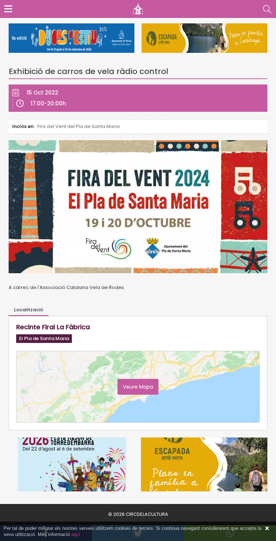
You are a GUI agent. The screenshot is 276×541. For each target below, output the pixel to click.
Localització (28, 309)
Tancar (267, 528)
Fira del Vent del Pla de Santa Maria (78, 126)
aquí (75, 534)
